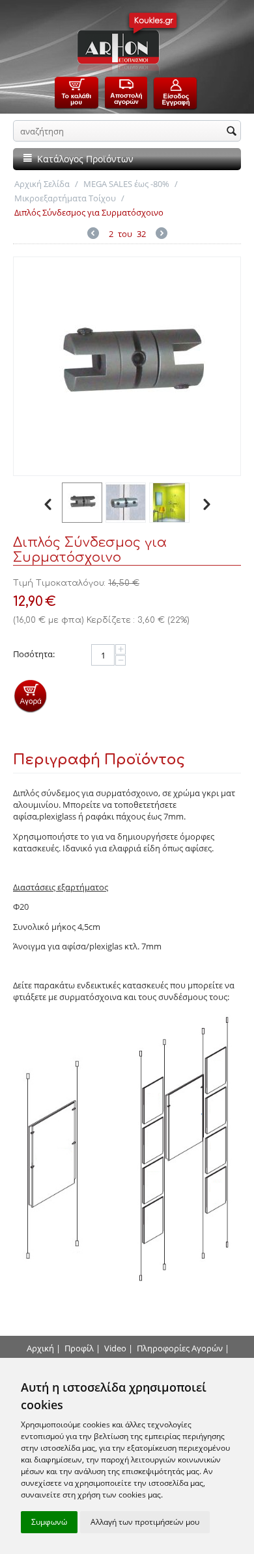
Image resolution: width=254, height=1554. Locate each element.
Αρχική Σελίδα (42, 184)
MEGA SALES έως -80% (126, 184)
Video (115, 1348)
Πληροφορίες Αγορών (180, 1348)
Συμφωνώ (49, 1521)
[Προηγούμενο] (93, 235)
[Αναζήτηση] (231, 131)
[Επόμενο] (161, 235)
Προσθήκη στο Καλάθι (30, 696)
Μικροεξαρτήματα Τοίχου (65, 198)
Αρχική (40, 1348)
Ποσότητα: (34, 654)
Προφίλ (79, 1348)
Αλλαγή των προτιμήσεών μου (145, 1521)
